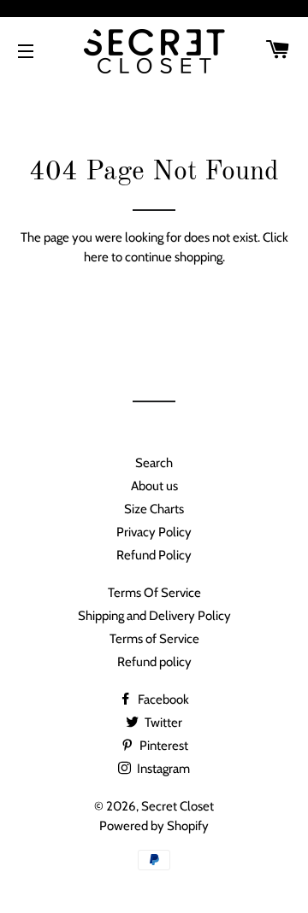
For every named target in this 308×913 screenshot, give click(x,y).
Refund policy (154, 662)
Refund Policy (154, 555)
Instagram (162, 768)
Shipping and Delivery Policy (154, 615)
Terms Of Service (154, 592)
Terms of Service (154, 639)
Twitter (162, 722)
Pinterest (162, 745)
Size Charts (154, 509)
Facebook (162, 699)
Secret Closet (177, 806)
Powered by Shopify (154, 826)
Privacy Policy (154, 532)
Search (154, 463)
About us (154, 486)
